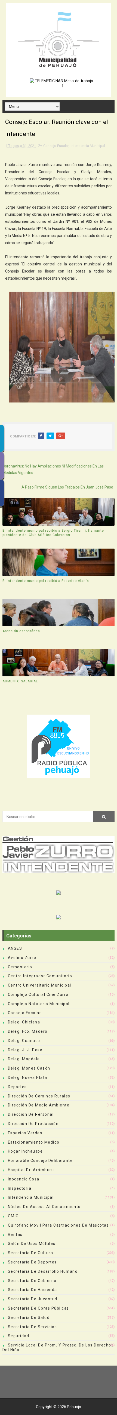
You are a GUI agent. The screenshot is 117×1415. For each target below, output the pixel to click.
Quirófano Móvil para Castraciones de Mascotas (58, 1225)
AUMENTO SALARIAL (20, 681)
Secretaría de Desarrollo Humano (43, 1271)
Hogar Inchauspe (25, 1151)
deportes (17, 1087)
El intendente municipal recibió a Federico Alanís (45, 581)
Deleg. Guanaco (24, 1040)
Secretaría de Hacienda (32, 1289)
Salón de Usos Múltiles (32, 1243)
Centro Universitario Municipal (39, 985)
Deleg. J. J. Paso (25, 1050)
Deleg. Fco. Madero (28, 1031)
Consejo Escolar (56, 146)
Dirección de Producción (33, 1123)
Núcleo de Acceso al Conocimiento (44, 1206)
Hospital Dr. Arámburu (31, 1170)
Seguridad (18, 1336)
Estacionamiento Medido (34, 1142)
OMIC (13, 1216)
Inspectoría (20, 1188)
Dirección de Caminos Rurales (39, 1096)
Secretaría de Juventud (32, 1299)
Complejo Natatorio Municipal (39, 1004)
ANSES (15, 948)
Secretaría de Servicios (32, 1327)
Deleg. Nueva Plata (27, 1077)
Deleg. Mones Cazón (29, 1068)
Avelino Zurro (22, 957)
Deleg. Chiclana (24, 1022)
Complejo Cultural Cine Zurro (38, 994)
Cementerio (20, 967)
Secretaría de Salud (29, 1317)
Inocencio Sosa (23, 1179)
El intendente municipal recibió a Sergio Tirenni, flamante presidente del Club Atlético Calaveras (53, 533)
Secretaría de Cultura (30, 1253)
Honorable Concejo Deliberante (40, 1160)
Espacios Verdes (25, 1133)
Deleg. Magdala (24, 1059)
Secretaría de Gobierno (32, 1280)
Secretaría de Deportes (32, 1262)
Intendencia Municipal (88, 146)
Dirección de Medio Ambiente (39, 1105)
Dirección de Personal (31, 1114)
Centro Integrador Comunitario (40, 976)
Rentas (15, 1234)
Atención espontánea (21, 631)
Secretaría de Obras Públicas (38, 1308)
